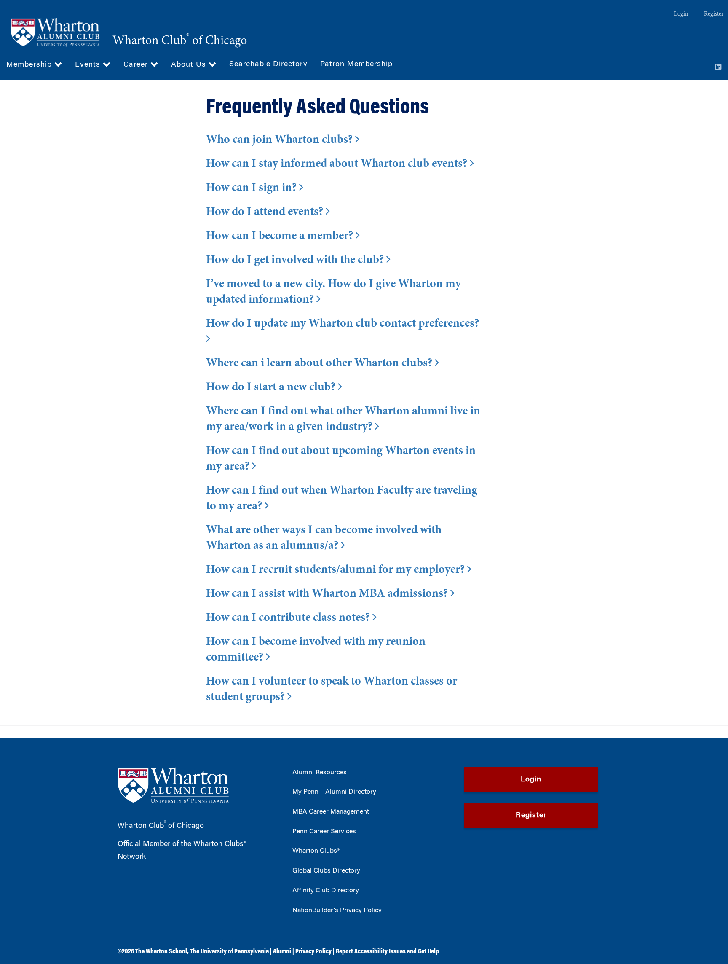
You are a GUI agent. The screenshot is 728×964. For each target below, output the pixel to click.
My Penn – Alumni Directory (334, 792)
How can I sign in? (252, 188)
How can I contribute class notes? (289, 618)
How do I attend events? (266, 212)
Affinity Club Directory (325, 890)
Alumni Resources (319, 772)
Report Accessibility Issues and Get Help (387, 951)
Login (681, 14)
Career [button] (136, 65)
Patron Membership (356, 64)
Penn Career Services (324, 831)
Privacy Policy (313, 951)
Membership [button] (30, 65)
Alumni (282, 951)
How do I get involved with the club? (296, 260)
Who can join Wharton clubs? (280, 140)
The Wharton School (161, 951)
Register (713, 14)
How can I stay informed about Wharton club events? (338, 164)
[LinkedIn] (718, 68)
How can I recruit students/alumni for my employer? (336, 570)
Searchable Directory (268, 64)
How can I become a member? (281, 236)
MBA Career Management (330, 811)
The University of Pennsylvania (229, 951)
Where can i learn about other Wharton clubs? (320, 364)
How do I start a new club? (272, 388)
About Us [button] (190, 65)
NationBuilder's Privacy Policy (337, 910)
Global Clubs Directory (326, 870)
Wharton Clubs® (316, 851)
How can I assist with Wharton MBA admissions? (328, 594)
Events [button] (89, 65)
